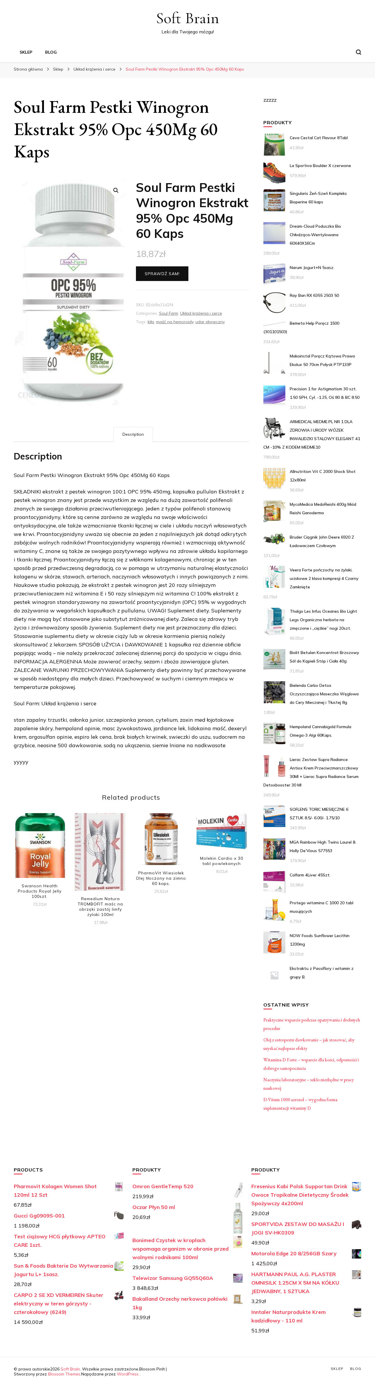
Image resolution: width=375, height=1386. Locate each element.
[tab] (133, 434)
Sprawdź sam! (162, 273)
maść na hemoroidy (174, 321)
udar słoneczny (210, 321)
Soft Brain (187, 18)
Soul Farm (168, 313)
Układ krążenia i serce (201, 313)
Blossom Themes (64, 1374)
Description (133, 434)
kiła (151, 321)
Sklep (26, 52)
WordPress (128, 1374)
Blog (51, 52)
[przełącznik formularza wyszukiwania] (358, 52)
